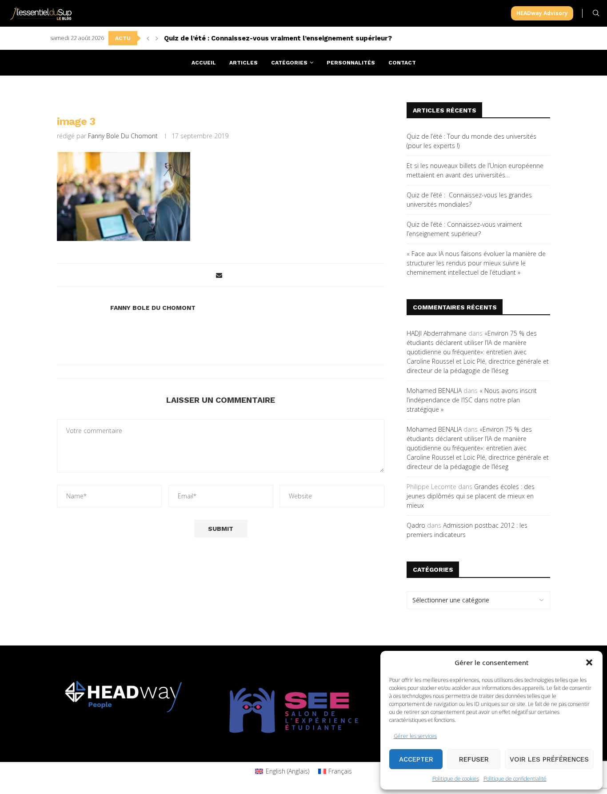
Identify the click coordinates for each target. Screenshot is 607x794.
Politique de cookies (455, 778)
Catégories (289, 63)
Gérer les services (415, 736)
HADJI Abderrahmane (437, 333)
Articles (243, 63)
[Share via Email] (219, 275)
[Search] (595, 13)
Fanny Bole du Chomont (123, 136)
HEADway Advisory (542, 13)
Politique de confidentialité (515, 778)
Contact (402, 63)
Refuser (474, 759)
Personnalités (351, 63)
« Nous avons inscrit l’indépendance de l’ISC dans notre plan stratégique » (472, 399)
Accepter (416, 759)
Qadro (416, 525)
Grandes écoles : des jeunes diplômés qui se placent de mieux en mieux (471, 495)
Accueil (204, 63)
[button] (589, 662)
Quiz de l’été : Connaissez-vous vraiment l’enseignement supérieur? (278, 38)
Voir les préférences (549, 759)
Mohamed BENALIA (434, 390)
